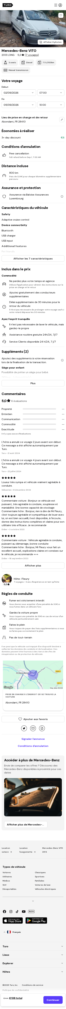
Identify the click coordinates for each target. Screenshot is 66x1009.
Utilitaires (7, 877)
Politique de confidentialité (16, 990)
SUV (4, 885)
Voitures (7, 872)
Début (5, 87)
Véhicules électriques (45, 889)
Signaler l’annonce (33, 738)
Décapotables (9, 889)
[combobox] (61, 119)
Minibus (6, 881)
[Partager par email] (33, 728)
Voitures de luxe (43, 885)
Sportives (39, 877)
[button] (58, 5)
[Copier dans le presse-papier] (42, 728)
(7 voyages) (32, 54)
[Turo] (8, 5)
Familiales (39, 881)
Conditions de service (32, 985)
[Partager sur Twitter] (24, 728)
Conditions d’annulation (33, 745)
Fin (3, 99)
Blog (31, 911)
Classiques (40, 872)
